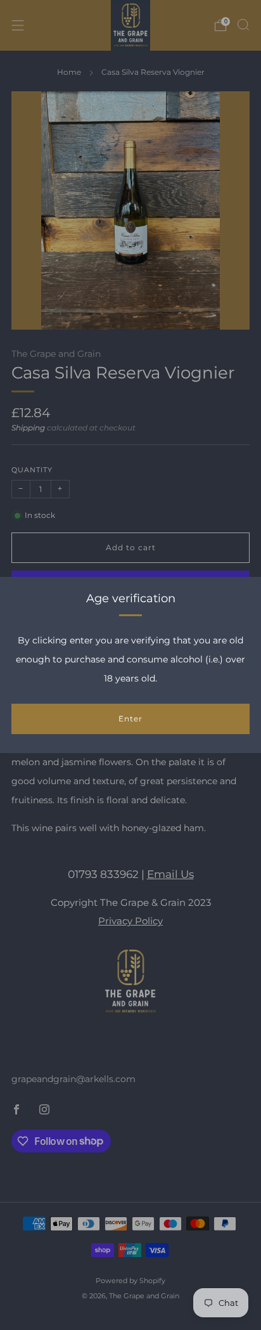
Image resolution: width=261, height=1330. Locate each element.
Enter (130, 718)
